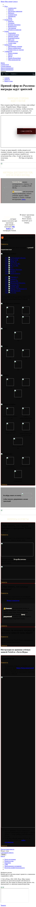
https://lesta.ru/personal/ (25, 668)
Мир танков (8, 1)
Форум (10, 55)
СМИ (6, 864)
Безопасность (12, 26)
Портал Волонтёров (14, 58)
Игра (6, 6)
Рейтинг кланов (13, 36)
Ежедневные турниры (15, 46)
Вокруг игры (8, 81)
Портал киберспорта (14, 48)
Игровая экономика (14, 24)
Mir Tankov (10, 228)
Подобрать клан (13, 41)
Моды (10, 18)
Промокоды (12, 16)
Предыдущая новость (7, 849)
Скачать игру (12, 8)
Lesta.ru (15, 1)
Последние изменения (15, 11)
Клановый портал (13, 38)
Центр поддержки (10, 859)
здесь (23, 199)
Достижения (12, 28)
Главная (6, 78)
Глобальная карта (13, 35)
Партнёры (7, 863)
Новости (11, 9)
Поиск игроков (13, 53)
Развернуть (4, 244)
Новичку (11, 21)
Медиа (10, 56)
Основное (11, 23)
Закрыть (3, 905)
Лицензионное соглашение (13, 866)
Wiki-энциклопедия (14, 60)
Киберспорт (8, 45)
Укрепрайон (12, 33)
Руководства (8, 19)
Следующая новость (7, 852)
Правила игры (8, 861)
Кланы (6, 31)
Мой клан (11, 40)
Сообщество (8, 51)
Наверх (3, 854)
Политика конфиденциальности (14, 868)
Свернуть (4, 484)
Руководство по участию (16, 50)
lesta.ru (3, 856)
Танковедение (12, 14)
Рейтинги (11, 13)
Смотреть (26, 131)
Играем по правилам (14, 30)
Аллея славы (12, 43)
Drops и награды (13, 600)
